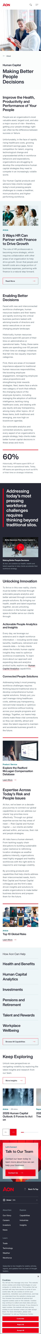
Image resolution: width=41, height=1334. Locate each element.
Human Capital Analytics (15, 976)
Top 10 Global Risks (14, 934)
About (8, 56)
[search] (31, 5)
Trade (5, 1243)
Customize (20, 1319)
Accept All (20, 1330)
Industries (24, 1220)
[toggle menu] (37, 4)
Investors (7, 1225)
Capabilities (25, 1215)
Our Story (7, 1215)
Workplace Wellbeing (11, 1028)
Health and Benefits (19, 964)
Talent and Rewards (19, 1015)
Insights (23, 1225)
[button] (14, 1080)
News (5, 1229)
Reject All (20, 1324)
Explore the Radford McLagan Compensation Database (18, 771)
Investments (13, 989)
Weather (6, 1253)
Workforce (7, 1257)
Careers (6, 1220)
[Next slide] (13, 1132)
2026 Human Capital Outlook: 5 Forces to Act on (17, 1116)
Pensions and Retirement (14, 1002)
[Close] (38, 1276)
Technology (8, 1248)
